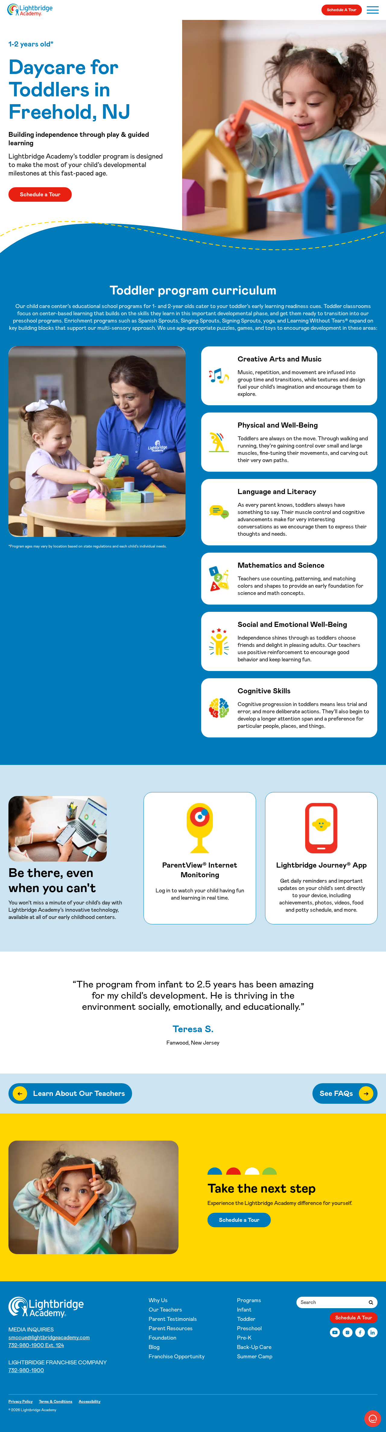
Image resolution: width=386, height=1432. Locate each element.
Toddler (246, 1319)
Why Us (158, 1300)
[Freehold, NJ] (29, 10)
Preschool (249, 1328)
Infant (244, 1309)
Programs (249, 1300)
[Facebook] (360, 1332)
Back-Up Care (254, 1347)
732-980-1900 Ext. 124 (36, 1345)
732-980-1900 (26, 1370)
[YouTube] (335, 1332)
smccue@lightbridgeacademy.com (49, 1337)
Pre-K (244, 1337)
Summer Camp (254, 1356)
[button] (373, 1419)
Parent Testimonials (173, 1319)
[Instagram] (348, 1332)
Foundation (162, 1337)
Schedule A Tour (341, 9)
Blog (154, 1347)
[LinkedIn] (373, 1332)
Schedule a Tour (40, 194)
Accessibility (89, 1401)
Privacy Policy (20, 1401)
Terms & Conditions (55, 1401)
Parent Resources (171, 1328)
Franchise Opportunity (177, 1356)
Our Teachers (165, 1309)
